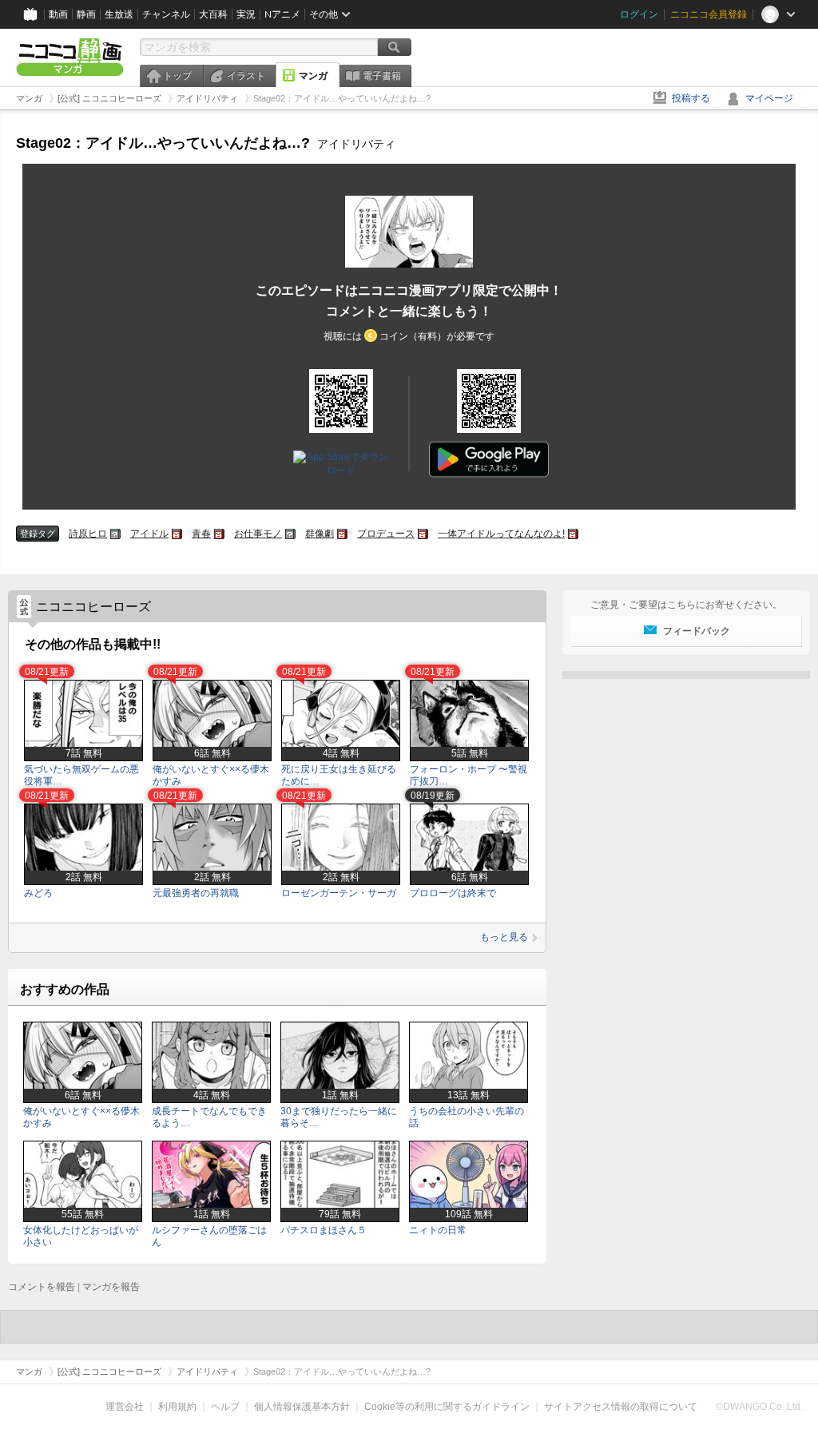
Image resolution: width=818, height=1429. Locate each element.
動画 (58, 14)
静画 (86, 14)
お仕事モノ (258, 533)
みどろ (38, 893)
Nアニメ (282, 14)
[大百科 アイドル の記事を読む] (177, 534)
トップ (177, 75)
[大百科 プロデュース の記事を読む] (423, 534)
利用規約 (177, 1406)
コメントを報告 (41, 1286)
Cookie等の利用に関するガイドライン (447, 1406)
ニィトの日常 (438, 1230)
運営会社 (124, 1406)
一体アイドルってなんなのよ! (501, 533)
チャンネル (166, 14)
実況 (246, 14)
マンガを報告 (111, 1286)
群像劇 (319, 533)
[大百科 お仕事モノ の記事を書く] (290, 534)
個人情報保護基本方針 (302, 1406)
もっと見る (504, 937)
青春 (201, 533)
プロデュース (386, 533)
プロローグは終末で (453, 893)
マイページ (769, 98)
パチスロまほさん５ (323, 1230)
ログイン (639, 14)
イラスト (246, 75)
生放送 (119, 14)
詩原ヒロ (88, 533)
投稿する (691, 98)
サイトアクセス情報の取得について (620, 1406)
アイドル (149, 533)
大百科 (213, 14)
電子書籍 (382, 75)
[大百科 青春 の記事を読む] (219, 534)
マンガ (313, 75)
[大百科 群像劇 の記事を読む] (342, 534)
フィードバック (696, 631)
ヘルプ (225, 1406)
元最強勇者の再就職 (196, 893)
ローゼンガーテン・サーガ (338, 893)
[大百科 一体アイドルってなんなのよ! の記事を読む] (573, 534)
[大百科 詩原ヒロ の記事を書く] (115, 534)
